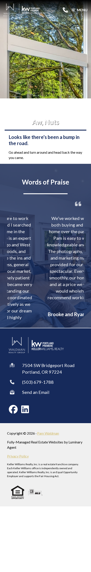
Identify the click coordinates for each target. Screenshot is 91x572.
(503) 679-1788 (38, 382)
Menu (82, 10)
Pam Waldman (48, 433)
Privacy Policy (18, 456)
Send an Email (35, 392)
